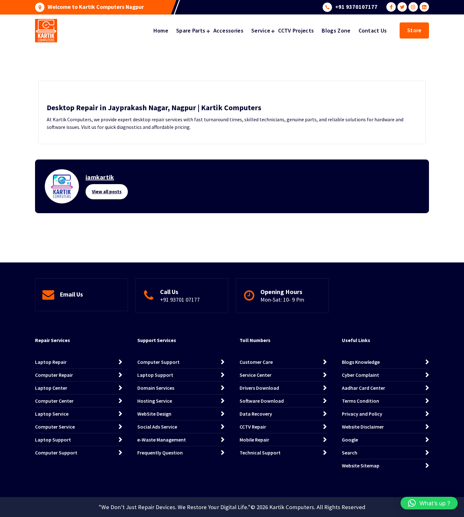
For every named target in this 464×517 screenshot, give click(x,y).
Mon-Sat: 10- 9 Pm (282, 299)
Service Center (255, 375)
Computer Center (54, 401)
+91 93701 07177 (180, 299)
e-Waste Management (161, 439)
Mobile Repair (254, 439)
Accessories (228, 30)
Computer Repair (54, 375)
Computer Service (55, 427)
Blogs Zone (336, 30)
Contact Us (373, 30)
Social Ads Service (157, 427)
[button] (429, 503)
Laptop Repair (51, 362)
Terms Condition (360, 401)
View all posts (107, 192)
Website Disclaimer (363, 427)
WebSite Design (154, 414)
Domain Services (155, 388)
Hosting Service (154, 401)
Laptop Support (53, 439)
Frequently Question (160, 452)
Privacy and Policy (362, 414)
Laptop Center (51, 388)
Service (260, 30)
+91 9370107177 (356, 6)
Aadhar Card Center (363, 388)
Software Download (262, 401)
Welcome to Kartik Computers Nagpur (96, 6)
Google (350, 439)
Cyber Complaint (360, 375)
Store (414, 30)
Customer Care (256, 362)
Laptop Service (51, 414)
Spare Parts (190, 30)
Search (349, 452)
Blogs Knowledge (361, 362)
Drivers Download (259, 388)
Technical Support (260, 452)
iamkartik (100, 177)
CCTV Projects (296, 30)
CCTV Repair (253, 427)
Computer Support (56, 452)
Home (160, 30)
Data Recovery (256, 414)
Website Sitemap (360, 465)
